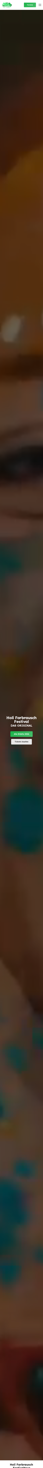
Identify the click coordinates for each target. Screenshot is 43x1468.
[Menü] (40, 5)
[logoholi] (7, 5)
